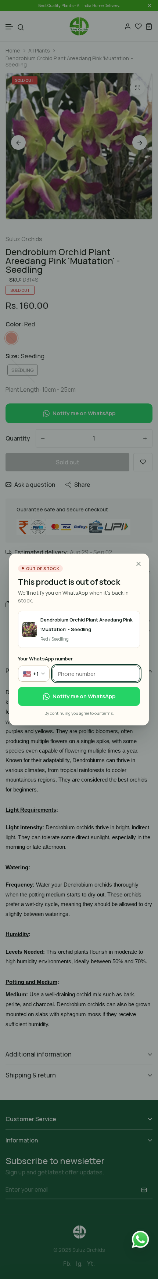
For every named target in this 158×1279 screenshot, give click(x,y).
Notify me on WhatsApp (84, 696)
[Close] (138, 564)
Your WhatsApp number (45, 658)
